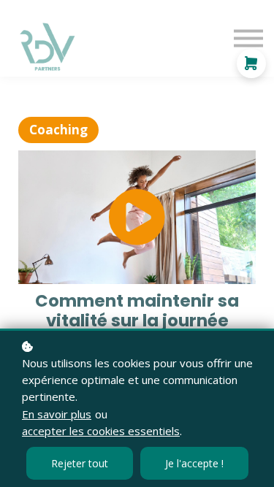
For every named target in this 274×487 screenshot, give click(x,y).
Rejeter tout (79, 463)
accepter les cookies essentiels (101, 430)
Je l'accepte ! (194, 463)
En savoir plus (56, 414)
